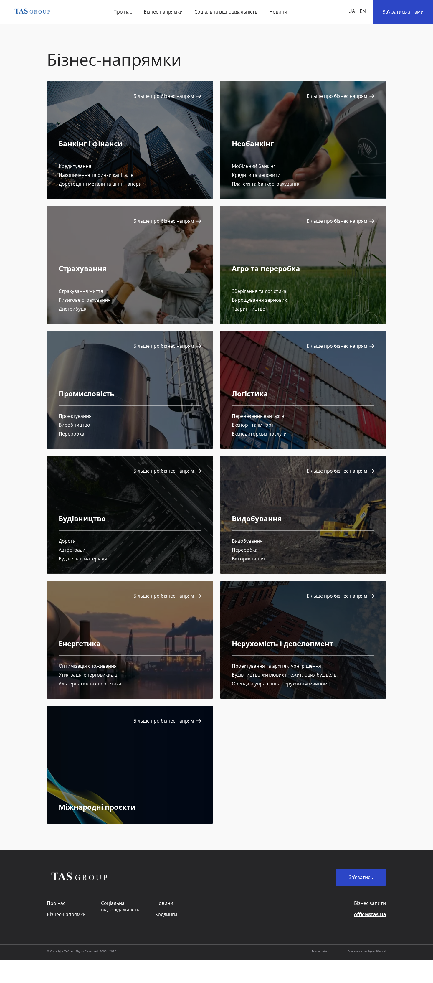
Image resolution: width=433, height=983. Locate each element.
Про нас (122, 12)
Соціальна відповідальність (225, 12)
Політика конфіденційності (366, 951)
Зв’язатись (361, 877)
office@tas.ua (370, 914)
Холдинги (166, 914)
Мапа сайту (320, 951)
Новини (278, 12)
